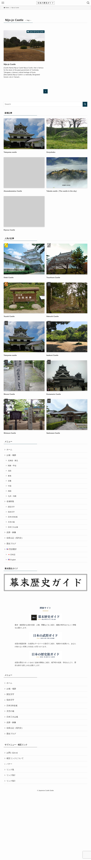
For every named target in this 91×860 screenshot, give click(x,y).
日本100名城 (12, 517)
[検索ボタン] (88, 3)
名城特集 (10, 501)
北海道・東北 (13, 460)
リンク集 (10, 770)
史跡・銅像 (11, 532)
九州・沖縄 (12, 496)
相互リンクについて (15, 758)
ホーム (9, 450)
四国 (9, 491)
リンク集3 (11, 781)
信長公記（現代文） (15, 538)
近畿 (9, 481)
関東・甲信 (12, 466)
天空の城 (11, 522)
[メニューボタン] (3, 3)
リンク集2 (11, 775)
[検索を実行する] (85, 104)
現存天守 (11, 512)
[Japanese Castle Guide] (45, 3)
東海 (9, 476)
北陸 (9, 471)
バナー (9, 764)
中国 (9, 486)
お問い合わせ (12, 753)
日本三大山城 (13, 527)
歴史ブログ (11, 544)
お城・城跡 (11, 455)
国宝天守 (11, 507)
